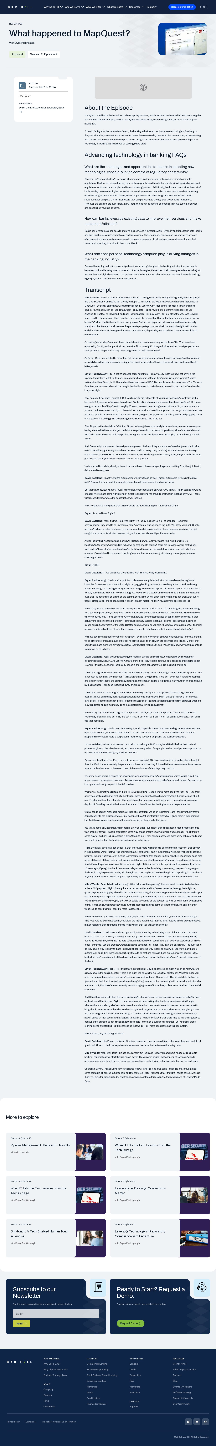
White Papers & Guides (184, 1369)
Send (19, 1323)
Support (134, 1406)
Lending (134, 1363)
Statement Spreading (97, 1369)
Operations (135, 1375)
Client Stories (179, 1363)
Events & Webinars (182, 1386)
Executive (135, 1392)
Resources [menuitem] (134, 7)
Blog (175, 1380)
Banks (90, 1392)
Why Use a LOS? (51, 1363)
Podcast (177, 1375)
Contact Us (49, 1406)
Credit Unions (93, 1398)
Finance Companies (97, 1403)
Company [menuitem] (151, 7)
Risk (132, 1380)
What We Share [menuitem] (115, 7)
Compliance (31, 1422)
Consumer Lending (96, 1380)
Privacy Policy (13, 1422)
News (46, 1400)
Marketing (92, 1386)
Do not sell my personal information (59, 1422)
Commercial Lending (97, 1363)
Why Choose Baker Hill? (55, 1369)
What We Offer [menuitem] (93, 7)
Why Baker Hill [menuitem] (51, 7)
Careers (47, 1395)
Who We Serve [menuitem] (72, 7)
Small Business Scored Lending (102, 1375)
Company (48, 1389)
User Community (181, 1403)
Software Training (182, 1392)
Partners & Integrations (55, 1375)
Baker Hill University (183, 1398)
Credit (133, 1369)
